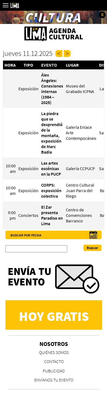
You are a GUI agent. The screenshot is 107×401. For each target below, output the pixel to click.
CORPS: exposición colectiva (51, 190)
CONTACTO (54, 361)
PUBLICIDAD (54, 370)
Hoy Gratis (54, 316)
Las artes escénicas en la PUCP (51, 168)
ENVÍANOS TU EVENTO (53, 380)
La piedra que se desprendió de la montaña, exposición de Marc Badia (52, 133)
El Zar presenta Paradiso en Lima (52, 215)
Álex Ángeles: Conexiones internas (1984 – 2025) (52, 88)
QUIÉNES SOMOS (54, 352)
